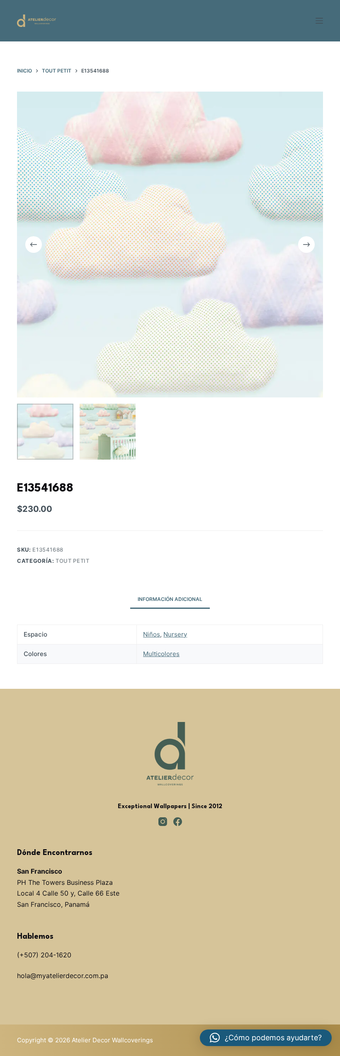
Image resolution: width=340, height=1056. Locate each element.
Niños (151, 634)
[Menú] (319, 20)
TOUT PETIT (73, 560)
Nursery (175, 634)
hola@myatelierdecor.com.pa (62, 975)
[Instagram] (162, 821)
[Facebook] (177, 821)
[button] (266, 1037)
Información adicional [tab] (170, 599)
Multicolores (161, 654)
